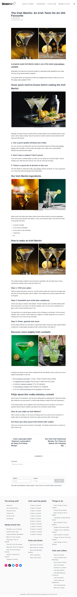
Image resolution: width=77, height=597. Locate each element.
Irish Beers (38, 389)
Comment (14, 461)
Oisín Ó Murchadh (16, 18)
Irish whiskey (37, 169)
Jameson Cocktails (26, 384)
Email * (36, 478)
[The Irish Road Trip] (10, 4)
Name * (15, 478)
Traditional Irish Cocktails (22, 381)
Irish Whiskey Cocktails (22, 387)
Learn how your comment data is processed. (48, 485)
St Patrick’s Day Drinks (23, 379)
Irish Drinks (27, 389)
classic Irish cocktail (19, 80)
